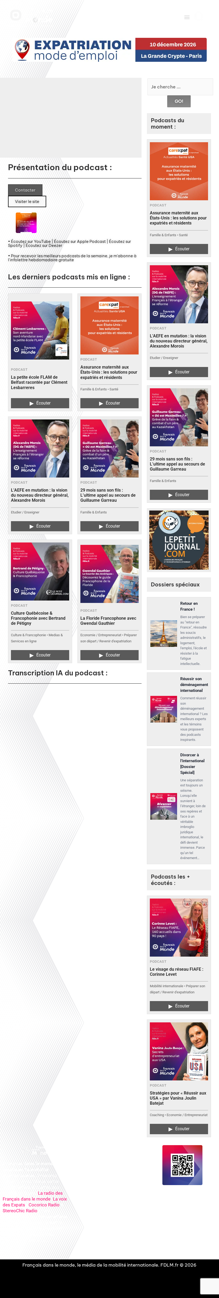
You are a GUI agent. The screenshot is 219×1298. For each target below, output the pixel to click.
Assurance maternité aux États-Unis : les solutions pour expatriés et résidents (108, 372)
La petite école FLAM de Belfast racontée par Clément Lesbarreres (39, 382)
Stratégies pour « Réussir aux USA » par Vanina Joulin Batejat (178, 1098)
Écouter (40, 403)
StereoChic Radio (20, 1210)
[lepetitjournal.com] (179, 540)
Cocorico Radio (44, 1204)
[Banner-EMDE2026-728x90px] (109, 50)
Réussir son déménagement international (194, 684)
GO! (179, 101)
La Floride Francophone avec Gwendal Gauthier (108, 621)
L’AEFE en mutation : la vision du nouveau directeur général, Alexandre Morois (40, 495)
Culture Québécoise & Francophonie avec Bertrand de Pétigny (38, 618)
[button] (186, 17)
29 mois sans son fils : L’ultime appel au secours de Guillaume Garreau (108, 495)
